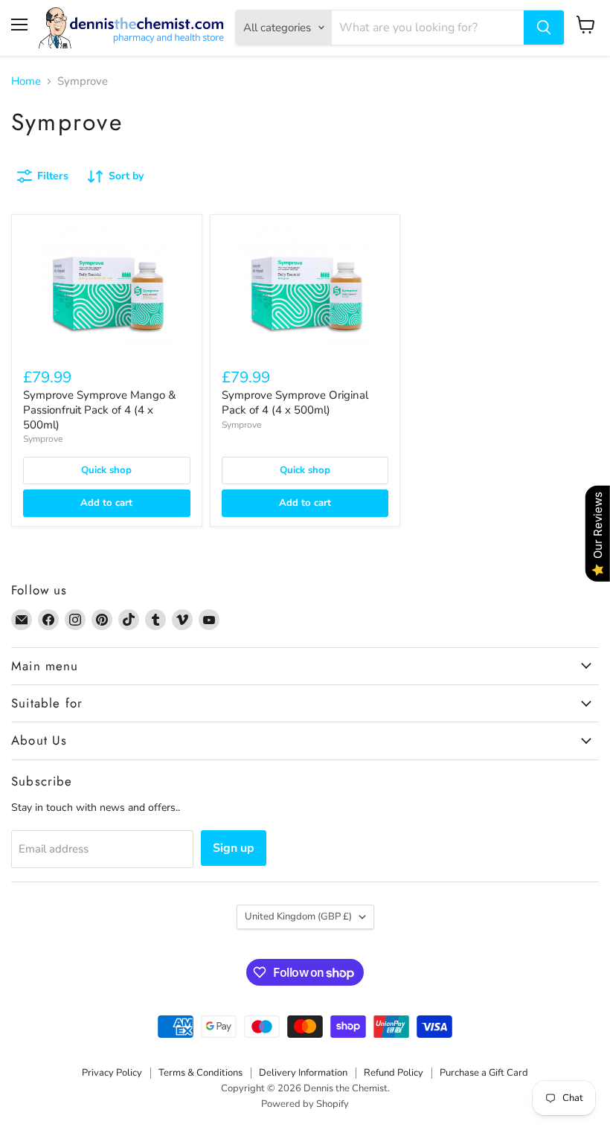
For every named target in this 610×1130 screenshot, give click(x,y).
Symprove (42, 439)
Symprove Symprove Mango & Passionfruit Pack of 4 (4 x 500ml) (99, 409)
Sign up (233, 848)
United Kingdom (298, 916)
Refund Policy (393, 1072)
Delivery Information (303, 1072)
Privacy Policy (112, 1072)
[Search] (544, 27)
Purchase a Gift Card (484, 1072)
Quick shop (106, 470)
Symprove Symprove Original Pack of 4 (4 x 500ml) (295, 402)
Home (26, 81)
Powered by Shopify (305, 1104)
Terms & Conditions (200, 1072)
